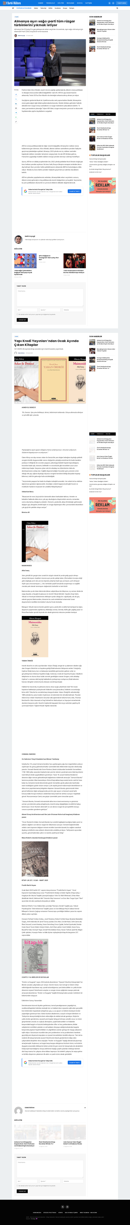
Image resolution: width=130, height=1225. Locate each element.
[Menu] (13, 8)
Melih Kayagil (21, 35)
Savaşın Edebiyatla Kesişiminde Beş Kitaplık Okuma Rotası (105, 40)
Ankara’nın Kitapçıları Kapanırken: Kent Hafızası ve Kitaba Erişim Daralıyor (105, 22)
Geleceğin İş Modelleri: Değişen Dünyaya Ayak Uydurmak (23, 272)
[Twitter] (16, 99)
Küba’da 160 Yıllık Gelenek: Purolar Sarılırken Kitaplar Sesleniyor (105, 147)
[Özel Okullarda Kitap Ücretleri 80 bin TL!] (92, 49)
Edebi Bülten (21, 353)
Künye (60, 1212)
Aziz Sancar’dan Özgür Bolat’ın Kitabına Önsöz (105, 137)
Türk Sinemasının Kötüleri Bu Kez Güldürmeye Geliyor (73, 272)
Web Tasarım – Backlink (88, 1212)
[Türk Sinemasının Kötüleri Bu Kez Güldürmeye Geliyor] (74, 260)
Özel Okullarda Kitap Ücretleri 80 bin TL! (104, 48)
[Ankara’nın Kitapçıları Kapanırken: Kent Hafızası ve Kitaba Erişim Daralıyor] (92, 23)
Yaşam (16, 16)
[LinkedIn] (16, 103)
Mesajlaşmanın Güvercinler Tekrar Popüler (106, 30)
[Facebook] (16, 94)
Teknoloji (50, 3)
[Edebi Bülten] (12, 3)
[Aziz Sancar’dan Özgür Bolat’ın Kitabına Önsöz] (92, 139)
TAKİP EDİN (122, 3)
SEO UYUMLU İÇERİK (71, 1212)
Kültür (61, 3)
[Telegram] (16, 112)
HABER (92, 114)
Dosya (80, 3)
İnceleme (70, 3)
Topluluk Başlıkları (100, 155)
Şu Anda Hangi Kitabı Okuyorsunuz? (100, 169)
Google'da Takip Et (74, 191)
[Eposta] (16, 108)
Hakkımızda (37, 1212)
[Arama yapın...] (117, 8)
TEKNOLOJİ (100, 114)
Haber (40, 3)
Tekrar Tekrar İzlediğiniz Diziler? (98, 162)
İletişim (89, 3)
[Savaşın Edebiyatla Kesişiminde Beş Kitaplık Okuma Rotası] (92, 40)
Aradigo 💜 (34, 1219)
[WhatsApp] (16, 117)
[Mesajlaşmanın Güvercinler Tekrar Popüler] (92, 31)
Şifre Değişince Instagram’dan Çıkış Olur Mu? (49, 258)
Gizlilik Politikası (49, 1212)
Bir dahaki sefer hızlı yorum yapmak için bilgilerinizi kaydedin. (37, 314)
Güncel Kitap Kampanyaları (97, 159)
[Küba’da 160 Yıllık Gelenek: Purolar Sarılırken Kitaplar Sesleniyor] (92, 147)
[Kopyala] (16, 121)
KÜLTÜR (108, 114)
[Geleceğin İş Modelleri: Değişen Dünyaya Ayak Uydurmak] (25, 260)
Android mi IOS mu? (95, 172)
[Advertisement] (52, 128)
